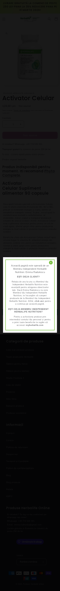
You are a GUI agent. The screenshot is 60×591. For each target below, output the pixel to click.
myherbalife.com (34, 325)
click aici (39, 301)
